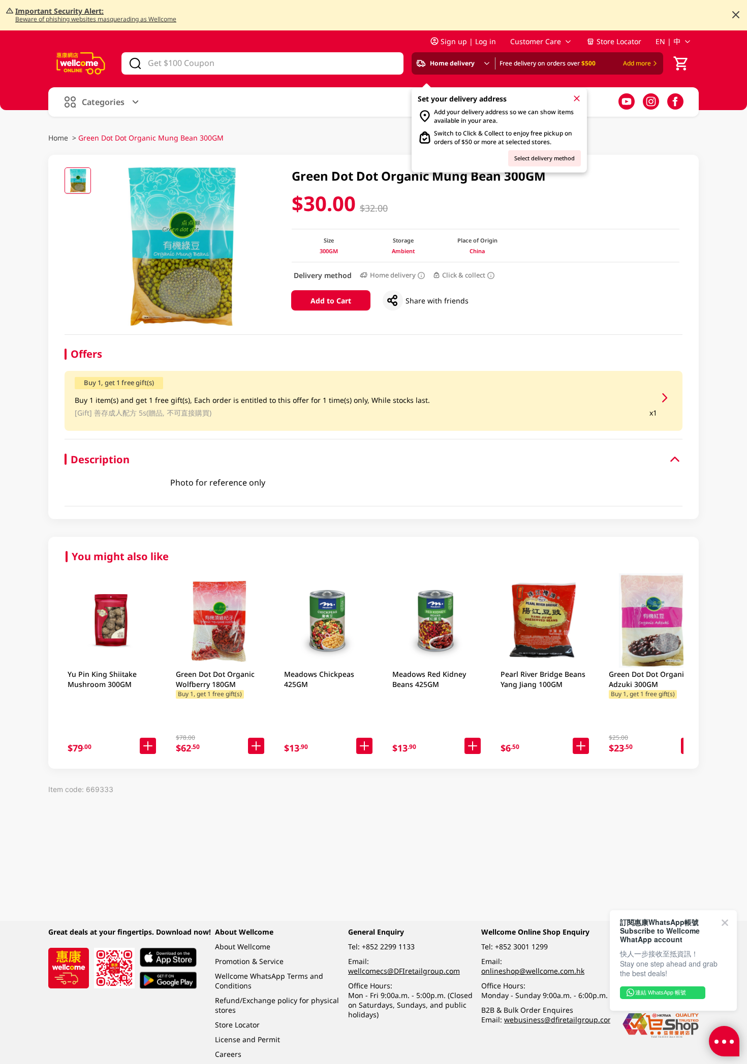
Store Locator (619, 41)
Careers (228, 1054)
